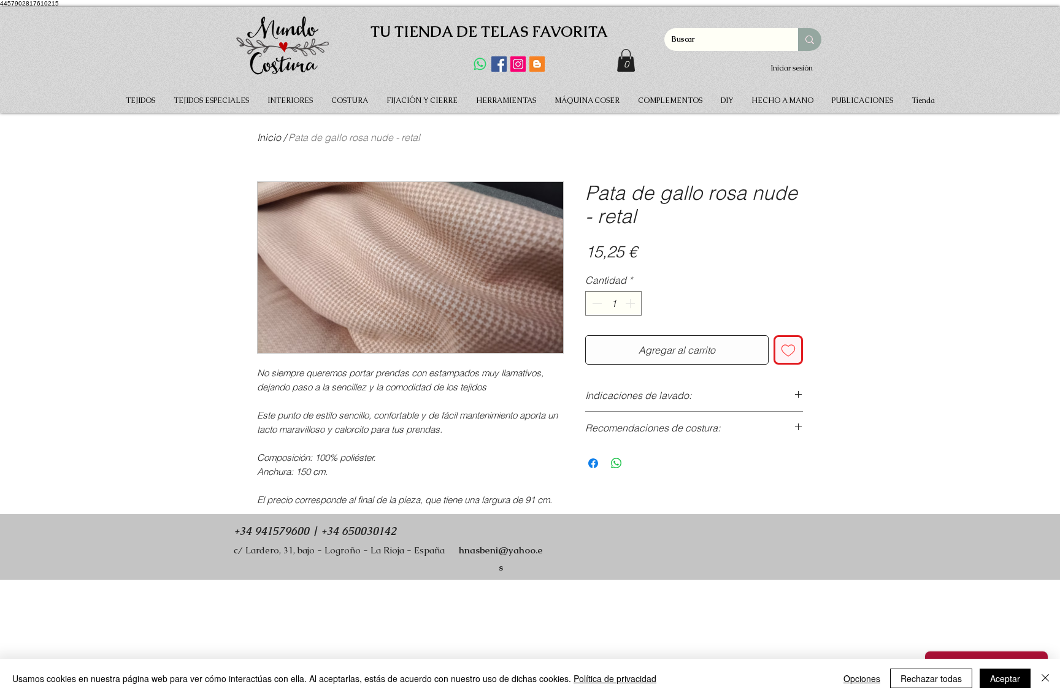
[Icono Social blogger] (537, 64)
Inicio (269, 137)
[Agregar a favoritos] (788, 350)
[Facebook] (499, 64)
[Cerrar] (1045, 678)
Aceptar (1005, 678)
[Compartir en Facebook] (593, 463)
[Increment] (631, 303)
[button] (626, 60)
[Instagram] (518, 64)
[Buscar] (809, 39)
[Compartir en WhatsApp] (616, 463)
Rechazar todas (931, 678)
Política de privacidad (615, 678)
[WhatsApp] (480, 64)
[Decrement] (595, 303)
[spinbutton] (613, 303)
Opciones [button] (861, 678)
